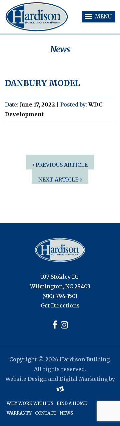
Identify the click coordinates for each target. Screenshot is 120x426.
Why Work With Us (30, 403)
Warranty (19, 413)
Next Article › (60, 179)
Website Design (26, 378)
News (66, 413)
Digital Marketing (83, 378)
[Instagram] (64, 326)
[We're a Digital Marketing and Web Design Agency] (60, 388)
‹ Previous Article (60, 164)
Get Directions (60, 305)
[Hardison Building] (60, 250)
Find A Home (72, 403)
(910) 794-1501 (60, 296)
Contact (46, 413)
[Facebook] (54, 326)
